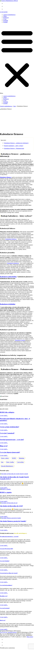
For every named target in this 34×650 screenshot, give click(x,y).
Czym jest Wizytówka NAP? (6, 548)
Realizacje (6, 17)
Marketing (21, 458)
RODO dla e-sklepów (7, 412)
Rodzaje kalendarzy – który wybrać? (13, 145)
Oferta (5, 16)
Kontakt (5, 22)
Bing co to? (4, 446)
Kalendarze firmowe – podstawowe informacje (16, 143)
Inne (14, 106)
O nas (4, 19)
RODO (14, 458)
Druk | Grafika (10, 462)
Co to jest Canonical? (7, 433)
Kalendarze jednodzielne (8, 277)
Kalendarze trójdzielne (7, 304)
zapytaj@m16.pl (12, 632)
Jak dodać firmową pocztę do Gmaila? (13, 521)
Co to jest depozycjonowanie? (10, 452)
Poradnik (5, 20)
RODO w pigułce (6, 492)
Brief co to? (2, 620)
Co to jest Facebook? (5, 608)
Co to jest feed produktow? (6, 585)
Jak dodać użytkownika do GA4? (11, 506)
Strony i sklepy (5, 458)
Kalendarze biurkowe (11, 239)
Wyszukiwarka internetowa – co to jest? (9, 536)
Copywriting (20, 462)
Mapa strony (30, 636)
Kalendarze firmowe (5, 177)
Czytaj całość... (4, 415)
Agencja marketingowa (9, 14)
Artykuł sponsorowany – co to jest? (12, 439)
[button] (17, 59)
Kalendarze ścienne (20, 340)
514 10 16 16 (3, 632)
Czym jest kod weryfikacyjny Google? (9, 573)
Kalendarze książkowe (13, 263)
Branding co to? (4, 596)
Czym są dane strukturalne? (9, 427)
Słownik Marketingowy (7, 466)
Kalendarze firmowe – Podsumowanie (14, 148)
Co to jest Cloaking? (4, 561)
